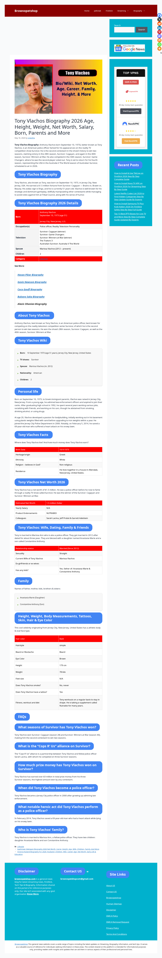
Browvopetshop (26, 11)
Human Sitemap (114, 903)
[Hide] (161, 53)
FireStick (109, 11)
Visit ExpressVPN (131, 111)
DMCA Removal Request (117, 922)
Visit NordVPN (130, 141)
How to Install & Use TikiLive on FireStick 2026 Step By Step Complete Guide (128, 176)
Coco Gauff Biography (30, 289)
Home (86, 11)
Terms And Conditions (116, 934)
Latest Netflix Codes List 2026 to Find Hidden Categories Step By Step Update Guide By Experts (129, 196)
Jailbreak (97, 11)
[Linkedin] (159, 28)
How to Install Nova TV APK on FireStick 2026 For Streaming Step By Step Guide (130, 186)
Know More (33, 894)
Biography (138, 11)
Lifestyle (44, 258)
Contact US (111, 891)
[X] (159, 19)
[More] (159, 49)
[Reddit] (159, 24)
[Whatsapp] (159, 44)
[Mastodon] (159, 36)
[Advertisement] (58, 35)
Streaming (121, 11)
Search (117, 25)
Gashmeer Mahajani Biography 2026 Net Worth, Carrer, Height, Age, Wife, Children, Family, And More (58, 849)
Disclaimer (111, 909)
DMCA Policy (112, 916)
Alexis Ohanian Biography (32, 304)
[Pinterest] (159, 32)
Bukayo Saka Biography (31, 296)
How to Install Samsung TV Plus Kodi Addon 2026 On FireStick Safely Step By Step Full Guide (129, 206)
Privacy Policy (112, 928)
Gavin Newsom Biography (32, 282)
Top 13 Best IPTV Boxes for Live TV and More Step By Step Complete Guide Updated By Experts (130, 216)
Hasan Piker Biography (31, 274)
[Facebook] (159, 15)
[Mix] (159, 40)
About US (110, 885)
